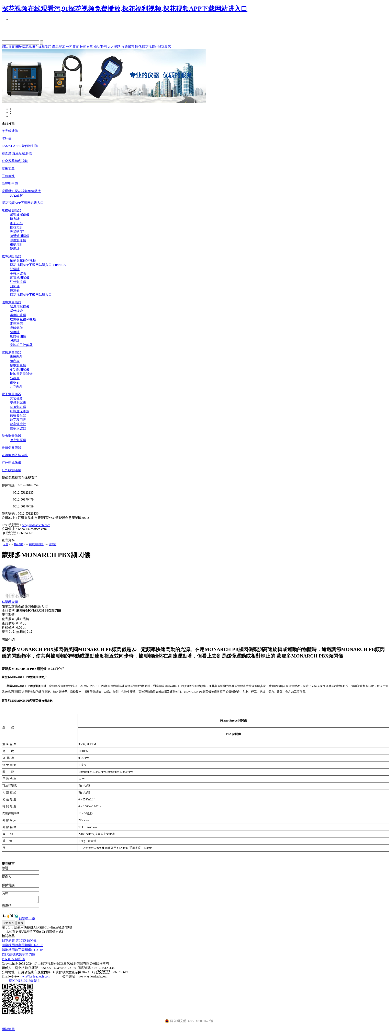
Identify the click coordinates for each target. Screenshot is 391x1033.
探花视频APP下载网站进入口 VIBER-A (38, 265)
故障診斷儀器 (11, 256)
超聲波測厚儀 (19, 236)
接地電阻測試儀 (21, 374)
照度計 (15, 340)
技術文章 (86, 46)
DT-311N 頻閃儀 (13, 959)
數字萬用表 (18, 419)
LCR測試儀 (18, 407)
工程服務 (8, 176)
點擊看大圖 (10, 602)
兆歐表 (15, 378)
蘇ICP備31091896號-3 (24, 980)
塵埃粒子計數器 (21, 345)
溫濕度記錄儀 (19, 306)
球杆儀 (6, 138)
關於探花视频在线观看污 (33, 46)
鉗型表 (15, 382)
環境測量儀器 (11, 302)
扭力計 (15, 219)
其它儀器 (16, 398)
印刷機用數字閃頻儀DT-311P (22, 949)
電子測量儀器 (11, 394)
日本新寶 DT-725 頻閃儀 (19, 940)
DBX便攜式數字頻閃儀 (18, 954)
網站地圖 (8, 1029)
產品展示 (58, 46)
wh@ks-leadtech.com (36, 525)
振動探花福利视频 (23, 260)
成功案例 (100, 46)
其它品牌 (16, 195)
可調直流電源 (19, 411)
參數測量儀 (18, 365)
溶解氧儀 (16, 328)
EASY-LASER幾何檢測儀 (20, 146)
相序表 (15, 361)
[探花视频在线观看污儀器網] (104, 101)
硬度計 (15, 248)
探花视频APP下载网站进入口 (23, 203)
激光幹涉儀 (10, 131)
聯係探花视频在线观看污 (153, 46)
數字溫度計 (18, 424)
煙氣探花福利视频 (23, 319)
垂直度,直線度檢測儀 (17, 153)
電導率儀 (16, 323)
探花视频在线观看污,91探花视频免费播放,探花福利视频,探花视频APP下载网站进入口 (124, 8)
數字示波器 (18, 428)
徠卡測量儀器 (11, 436)
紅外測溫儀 (18, 282)
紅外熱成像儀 (11, 462)
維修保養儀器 (11, 447)
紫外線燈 (16, 310)
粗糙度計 (16, 244)
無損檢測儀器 (11, 210)
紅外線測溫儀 (11, 470)
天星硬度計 (18, 231)
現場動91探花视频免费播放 (21, 191)
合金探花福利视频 (15, 161)
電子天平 (16, 223)
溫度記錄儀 (18, 315)
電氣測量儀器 (11, 352)
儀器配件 (16, 356)
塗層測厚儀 (18, 240)
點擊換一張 (27, 918)
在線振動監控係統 (15, 455)
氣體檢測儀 (18, 336)
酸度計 (15, 332)
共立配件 (16, 386)
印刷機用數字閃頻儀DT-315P (22, 945)
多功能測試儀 (19, 369)
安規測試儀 (18, 402)
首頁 (5, 544)
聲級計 (15, 269)
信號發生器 (18, 415)
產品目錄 (18, 544)
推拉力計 (16, 227)
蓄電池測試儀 (19, 277)
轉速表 (15, 290)
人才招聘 (114, 46)
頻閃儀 (15, 286)
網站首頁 (8, 46)
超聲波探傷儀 (19, 214)
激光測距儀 (18, 440)
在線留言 (127, 46)
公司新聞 (72, 46)
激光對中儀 (10, 183)
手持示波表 (18, 273)
